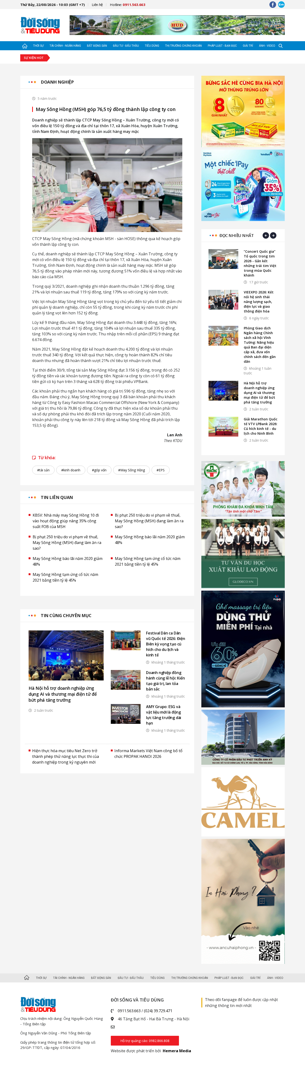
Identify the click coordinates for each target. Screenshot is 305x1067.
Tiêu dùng (152, 45)
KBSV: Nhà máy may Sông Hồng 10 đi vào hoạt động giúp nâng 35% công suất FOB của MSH (66, 521)
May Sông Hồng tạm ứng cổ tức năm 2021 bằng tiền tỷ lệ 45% (147, 561)
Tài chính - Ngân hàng (65, 45)
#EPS (161, 470)
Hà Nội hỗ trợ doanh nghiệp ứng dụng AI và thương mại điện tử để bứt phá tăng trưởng (63, 694)
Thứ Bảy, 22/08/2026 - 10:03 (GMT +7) (52, 4)
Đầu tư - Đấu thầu (126, 45)
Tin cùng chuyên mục (66, 615)
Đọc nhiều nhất (236, 235)
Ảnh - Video (267, 45)
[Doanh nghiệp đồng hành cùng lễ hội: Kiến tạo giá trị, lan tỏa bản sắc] (126, 680)
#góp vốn (99, 470)
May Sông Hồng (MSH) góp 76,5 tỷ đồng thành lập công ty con (105, 109)
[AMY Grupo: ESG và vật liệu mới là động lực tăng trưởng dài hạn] (126, 714)
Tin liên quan (57, 497)
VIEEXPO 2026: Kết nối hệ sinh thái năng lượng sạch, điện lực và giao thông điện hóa (259, 301)
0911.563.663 (129, 1010)
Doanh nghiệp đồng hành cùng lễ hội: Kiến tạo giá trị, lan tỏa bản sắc (165, 681)
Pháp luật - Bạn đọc (222, 45)
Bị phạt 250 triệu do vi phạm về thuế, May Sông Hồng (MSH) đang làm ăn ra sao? (149, 521)
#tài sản (43, 470)
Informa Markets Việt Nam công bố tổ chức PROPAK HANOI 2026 (148, 753)
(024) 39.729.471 (158, 1010)
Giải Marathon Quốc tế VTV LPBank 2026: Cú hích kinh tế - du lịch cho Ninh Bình (260, 426)
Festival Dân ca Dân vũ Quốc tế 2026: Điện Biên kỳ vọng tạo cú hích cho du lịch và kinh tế (165, 644)
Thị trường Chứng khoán (183, 45)
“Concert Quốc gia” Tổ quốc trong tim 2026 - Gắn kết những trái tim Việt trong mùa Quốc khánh (260, 263)
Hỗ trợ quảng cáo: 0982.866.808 (144, 1040)
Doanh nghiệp (57, 82)
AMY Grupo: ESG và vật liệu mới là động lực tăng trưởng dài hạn (163, 715)
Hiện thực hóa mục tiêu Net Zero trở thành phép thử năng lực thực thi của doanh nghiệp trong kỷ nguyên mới (65, 756)
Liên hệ (97, 4)
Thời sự (38, 45)
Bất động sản (97, 45)
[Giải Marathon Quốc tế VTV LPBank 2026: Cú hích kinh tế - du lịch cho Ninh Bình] (223, 427)
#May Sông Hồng (131, 470)
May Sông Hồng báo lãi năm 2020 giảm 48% (150, 539)
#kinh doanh (70, 470)
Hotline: (127, 4)
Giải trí (248, 45)
